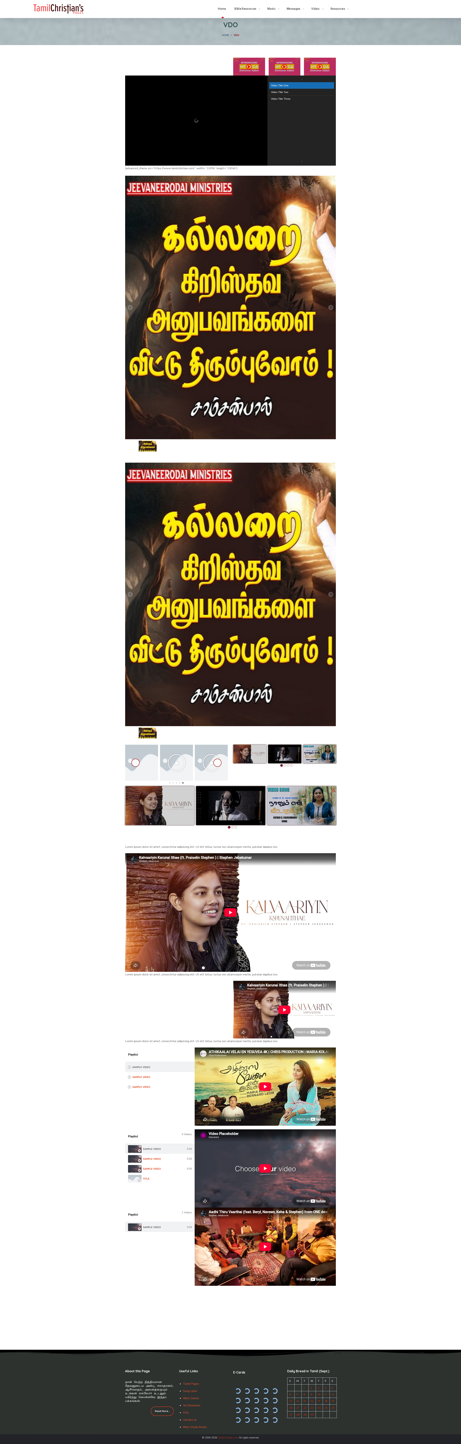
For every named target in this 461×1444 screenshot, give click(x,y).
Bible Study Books (195, 1427)
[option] (249, 754)
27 (290, 1414)
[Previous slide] (130, 307)
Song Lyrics (190, 1391)
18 (326, 1401)
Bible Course (191, 1398)
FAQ (186, 1413)
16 (311, 1401)
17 (319, 1401)
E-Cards (239, 1372)
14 (297, 1401)
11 (326, 1394)
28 (298, 1414)
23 (312, 1407)
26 (333, 1407)
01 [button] (281, 765)
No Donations (191, 1405)
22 (305, 1407)
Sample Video (141, 1067)
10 (319, 1394)
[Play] (141, 763)
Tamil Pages (191, 1384)
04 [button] (291, 765)
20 (291, 1407)
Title (146, 1178)
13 (290, 1401)
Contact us (189, 1420)
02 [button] (285, 765)
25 (326, 1407)
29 (305, 1414)
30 (312, 1414)
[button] (148, 446)
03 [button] (288, 765)
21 (297, 1407)
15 (304, 1401)
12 (333, 1394)
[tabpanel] (265, 1086)
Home (225, 35)
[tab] (160, 1067)
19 (333, 1401)
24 (319, 1407)
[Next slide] (330, 307)
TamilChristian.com (228, 1437)
